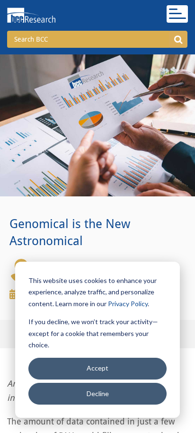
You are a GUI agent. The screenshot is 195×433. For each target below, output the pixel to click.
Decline (98, 393)
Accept (97, 368)
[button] (178, 39)
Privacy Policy (128, 304)
